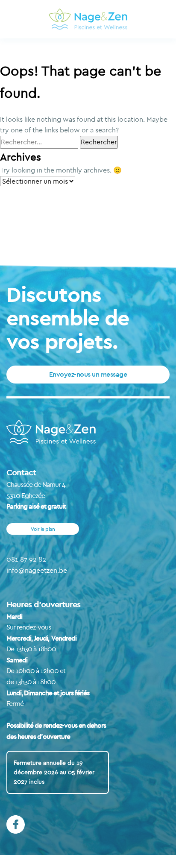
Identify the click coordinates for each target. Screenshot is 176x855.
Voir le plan (43, 529)
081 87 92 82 (26, 559)
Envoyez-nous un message (88, 374)
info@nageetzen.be (36, 570)
